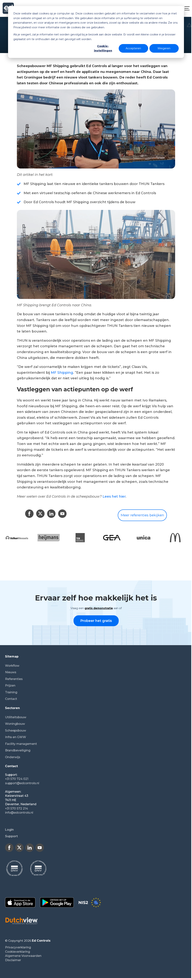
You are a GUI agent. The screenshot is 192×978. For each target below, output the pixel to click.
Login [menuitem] (9, 829)
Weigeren (164, 48)
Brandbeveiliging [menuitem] (17, 750)
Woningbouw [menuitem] (15, 724)
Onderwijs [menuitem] (12, 757)
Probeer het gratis (96, 621)
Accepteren (133, 48)
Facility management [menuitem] (21, 744)
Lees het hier (114, 496)
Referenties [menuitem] (14, 679)
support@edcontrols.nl (22, 783)
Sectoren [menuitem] (12, 708)
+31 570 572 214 (16, 808)
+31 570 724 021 (16, 779)
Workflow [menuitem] (12, 665)
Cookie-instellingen (103, 48)
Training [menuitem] (11, 692)
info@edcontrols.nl (19, 812)
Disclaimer (13, 960)
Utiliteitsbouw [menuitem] (15, 717)
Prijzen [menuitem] (10, 685)
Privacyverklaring (18, 947)
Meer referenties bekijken (142, 515)
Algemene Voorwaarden (23, 956)
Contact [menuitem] (11, 699)
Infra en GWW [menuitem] (15, 737)
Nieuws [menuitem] (10, 672)
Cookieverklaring (17, 951)
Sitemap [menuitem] (12, 656)
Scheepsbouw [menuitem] (15, 730)
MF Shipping (62, 373)
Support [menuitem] (11, 836)
